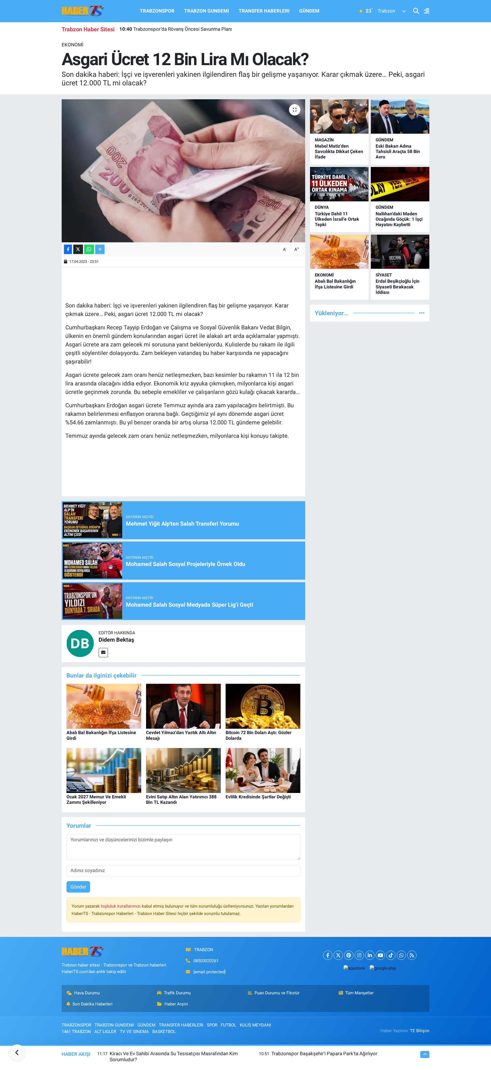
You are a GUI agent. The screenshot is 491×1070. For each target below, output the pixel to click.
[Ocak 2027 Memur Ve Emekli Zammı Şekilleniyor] (103, 770)
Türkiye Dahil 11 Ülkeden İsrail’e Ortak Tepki (337, 219)
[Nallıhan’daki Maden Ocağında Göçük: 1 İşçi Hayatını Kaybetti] (400, 184)
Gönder (78, 887)
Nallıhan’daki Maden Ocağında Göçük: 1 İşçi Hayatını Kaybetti (399, 219)
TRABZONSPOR (157, 11)
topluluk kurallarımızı (121, 906)
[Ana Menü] (424, 11)
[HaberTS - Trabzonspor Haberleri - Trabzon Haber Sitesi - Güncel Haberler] (83, 10)
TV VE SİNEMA (134, 1031)
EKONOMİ (73, 44)
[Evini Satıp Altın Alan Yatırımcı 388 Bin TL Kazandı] (183, 770)
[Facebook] (327, 955)
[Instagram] (359, 955)
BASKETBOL (164, 1031)
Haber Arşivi (176, 1004)
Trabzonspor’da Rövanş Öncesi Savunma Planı (175, 29)
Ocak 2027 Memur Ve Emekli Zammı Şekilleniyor (96, 799)
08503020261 (206, 960)
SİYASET (384, 275)
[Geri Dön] (17, 1052)
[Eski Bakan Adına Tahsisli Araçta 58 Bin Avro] (400, 116)
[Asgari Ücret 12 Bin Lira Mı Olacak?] (183, 170)
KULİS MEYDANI (255, 1025)
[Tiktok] (391, 955)
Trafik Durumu (177, 992)
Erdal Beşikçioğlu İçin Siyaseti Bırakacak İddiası (397, 286)
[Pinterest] (348, 955)
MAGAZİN (324, 139)
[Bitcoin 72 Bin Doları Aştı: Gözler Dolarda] (263, 706)
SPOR (212, 1025)
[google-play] (382, 968)
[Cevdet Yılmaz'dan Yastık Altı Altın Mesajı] (183, 706)
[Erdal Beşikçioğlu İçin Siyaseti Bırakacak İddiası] (400, 252)
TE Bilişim (419, 1030)
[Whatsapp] (401, 955)
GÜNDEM (309, 11)
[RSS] (412, 955)
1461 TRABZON (76, 1031)
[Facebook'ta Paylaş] (68, 249)
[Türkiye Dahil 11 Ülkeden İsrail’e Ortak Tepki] (339, 184)
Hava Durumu (87, 992)
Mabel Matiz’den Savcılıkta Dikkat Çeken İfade (339, 151)
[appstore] (354, 968)
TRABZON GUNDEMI (206, 11)
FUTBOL (228, 1025)
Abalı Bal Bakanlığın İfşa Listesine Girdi (335, 283)
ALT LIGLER (105, 1031)
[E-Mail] (103, 652)
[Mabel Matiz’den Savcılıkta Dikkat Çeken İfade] (339, 116)
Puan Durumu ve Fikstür (277, 992)
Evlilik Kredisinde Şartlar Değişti (258, 797)
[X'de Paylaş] (78, 249)
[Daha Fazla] (100, 249)
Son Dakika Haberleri (92, 1004)
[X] (338, 955)
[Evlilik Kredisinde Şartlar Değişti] (263, 770)
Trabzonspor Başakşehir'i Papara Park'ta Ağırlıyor (324, 1053)
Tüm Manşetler (359, 992)
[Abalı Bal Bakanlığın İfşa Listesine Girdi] (103, 706)
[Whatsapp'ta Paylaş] (89, 249)
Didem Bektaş (116, 639)
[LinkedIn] (370, 955)
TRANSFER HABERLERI (264, 11)
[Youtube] (380, 955)
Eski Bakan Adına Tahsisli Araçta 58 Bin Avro (398, 151)
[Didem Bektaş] (80, 643)
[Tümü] (422, 313)
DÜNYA (322, 207)
